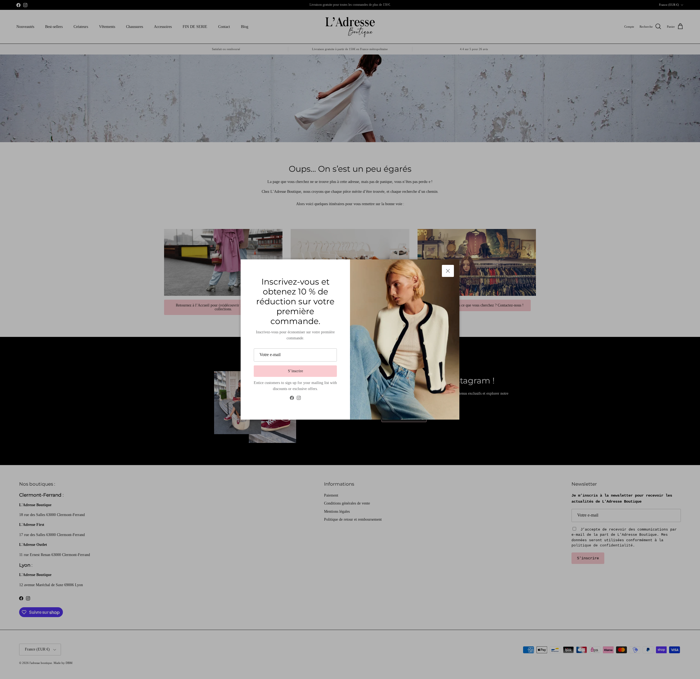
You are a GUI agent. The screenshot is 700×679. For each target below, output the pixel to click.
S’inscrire (295, 371)
